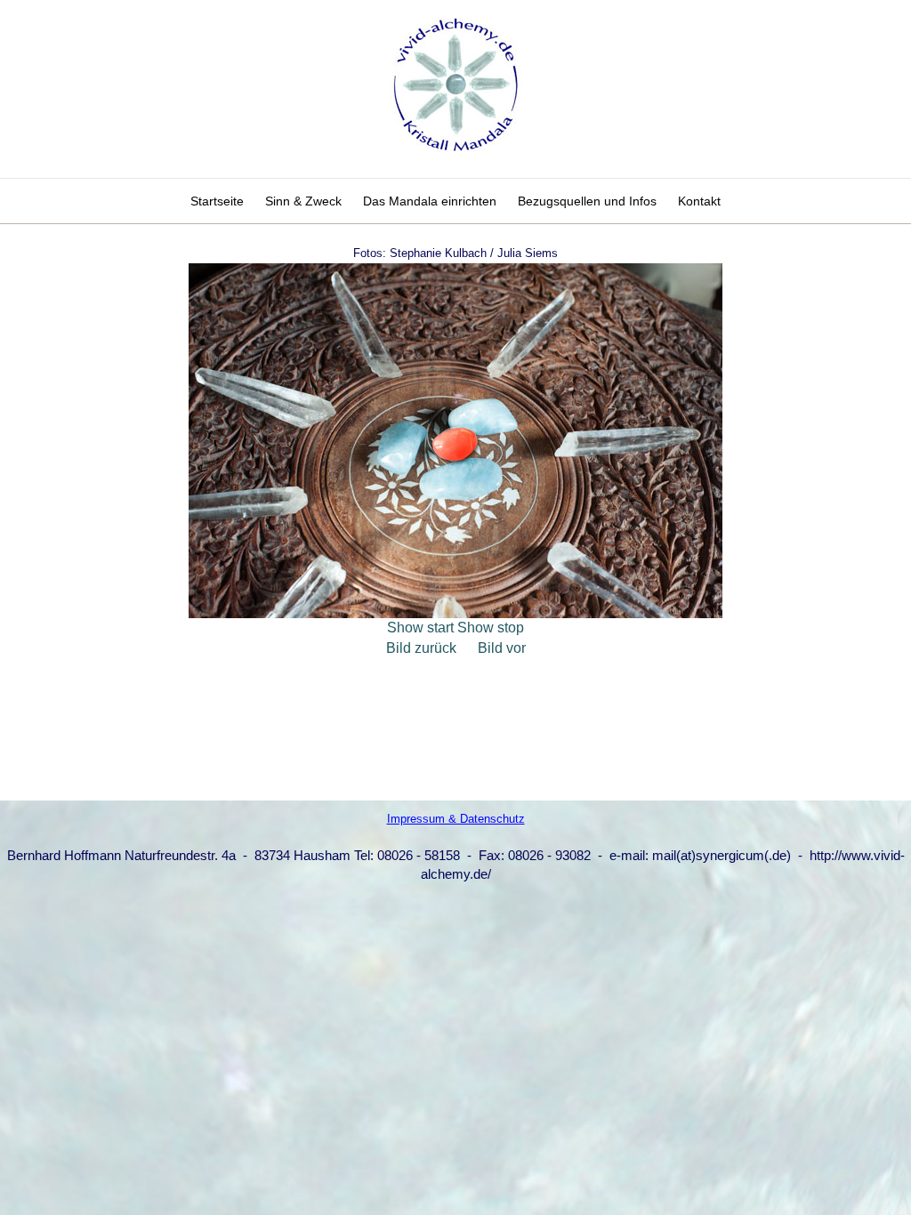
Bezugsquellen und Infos (587, 201)
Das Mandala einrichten (429, 201)
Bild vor (502, 648)
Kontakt (699, 201)
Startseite (217, 201)
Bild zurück (421, 648)
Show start (420, 627)
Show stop (490, 627)
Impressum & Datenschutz (456, 818)
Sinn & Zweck (303, 201)
